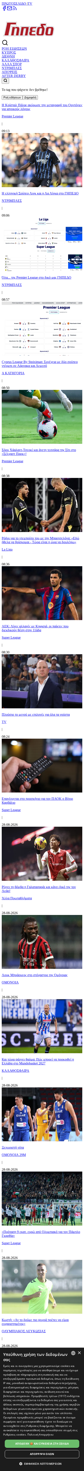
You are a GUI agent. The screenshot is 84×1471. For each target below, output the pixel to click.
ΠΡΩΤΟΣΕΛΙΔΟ (14, 3)
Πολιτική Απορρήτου (40, 1434)
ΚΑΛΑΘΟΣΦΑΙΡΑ (15, 60)
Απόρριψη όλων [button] (42, 1454)
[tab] (12, 97)
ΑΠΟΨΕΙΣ (9, 72)
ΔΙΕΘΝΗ (8, 56)
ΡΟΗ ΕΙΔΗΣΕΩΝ (14, 48)
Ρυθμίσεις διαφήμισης (40, 1426)
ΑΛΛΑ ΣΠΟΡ (12, 64)
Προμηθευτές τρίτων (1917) (49, 1396)
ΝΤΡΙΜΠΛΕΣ (12, 68)
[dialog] (42, 1409)
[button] (42, 1463)
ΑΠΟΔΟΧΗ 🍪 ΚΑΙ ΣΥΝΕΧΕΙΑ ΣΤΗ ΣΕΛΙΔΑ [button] (42, 1443)
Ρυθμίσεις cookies (14, 1434)
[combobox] (73, 1353)
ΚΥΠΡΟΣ (9, 52)
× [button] (79, 1353)
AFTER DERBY (14, 76)
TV (30, 3)
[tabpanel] (42, 751)
